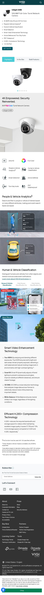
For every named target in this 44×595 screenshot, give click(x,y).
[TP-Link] (9, 548)
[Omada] (22, 548)
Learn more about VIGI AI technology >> (16, 279)
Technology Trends (7, 539)
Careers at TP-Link (7, 512)
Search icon (40, 3)
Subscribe (38, 477)
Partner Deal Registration (26, 530)
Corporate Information (8, 507)
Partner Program (24, 527)
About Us (4, 504)
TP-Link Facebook (17, 489)
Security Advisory (22, 510)
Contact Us (5, 510)
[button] (22, 77)
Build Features (34, 59)
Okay (22, 590)
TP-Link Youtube (10, 489)
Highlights (8, 59)
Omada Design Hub (23, 539)
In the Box (20, 59)
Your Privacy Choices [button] (8, 517)
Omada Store (6, 527)
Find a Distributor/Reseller (9, 530)
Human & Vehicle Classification (6, 284)
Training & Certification (8, 542)
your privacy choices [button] (22, 586)
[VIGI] (35, 555)
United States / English (13, 562)
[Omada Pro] (35, 548)
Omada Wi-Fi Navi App (23, 542)
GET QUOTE (7, 48)
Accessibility (6, 520)
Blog (18, 507)
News (18, 504)
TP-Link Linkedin (4, 489)
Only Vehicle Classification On (35, 284)
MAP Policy (22, 532)
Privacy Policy (6, 515)
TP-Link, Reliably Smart (20, 2)
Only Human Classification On (21, 284)
